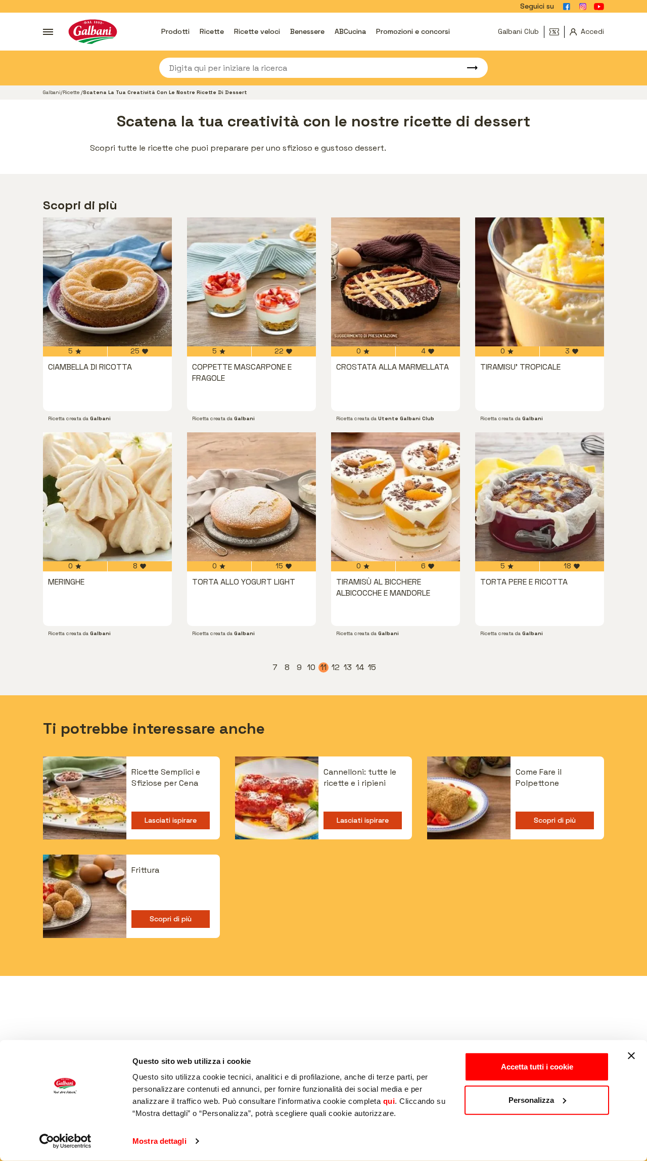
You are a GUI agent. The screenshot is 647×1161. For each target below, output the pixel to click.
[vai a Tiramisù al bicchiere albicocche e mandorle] (395, 496)
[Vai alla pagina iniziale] (92, 31)
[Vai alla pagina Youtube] (599, 6)
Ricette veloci (257, 31)
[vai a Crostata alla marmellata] (395, 281)
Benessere (307, 31)
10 (311, 667)
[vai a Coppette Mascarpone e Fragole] (251, 281)
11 (324, 667)
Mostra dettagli (159, 1141)
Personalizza (531, 1099)
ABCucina (350, 31)
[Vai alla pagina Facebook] (567, 6)
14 (360, 667)
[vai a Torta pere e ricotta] (539, 496)
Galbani (52, 92)
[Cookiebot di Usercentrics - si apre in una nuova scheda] (65, 1141)
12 (336, 667)
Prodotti (175, 31)
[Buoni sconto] (557, 32)
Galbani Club (518, 31)
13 (348, 667)
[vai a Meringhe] (107, 496)
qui (389, 1101)
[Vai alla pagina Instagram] (582, 6)
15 (372, 667)
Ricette (212, 31)
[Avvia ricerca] (467, 68)
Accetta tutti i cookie (537, 1066)
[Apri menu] (48, 32)
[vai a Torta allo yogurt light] (251, 496)
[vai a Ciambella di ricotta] (107, 281)
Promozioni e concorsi (413, 31)
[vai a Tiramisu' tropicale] (539, 281)
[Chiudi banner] (631, 1055)
